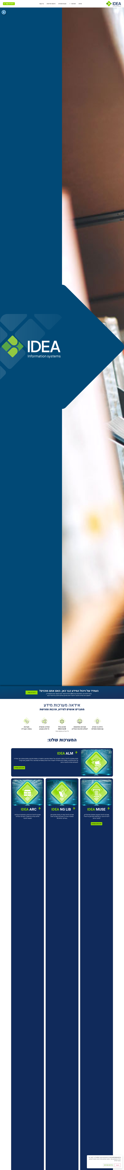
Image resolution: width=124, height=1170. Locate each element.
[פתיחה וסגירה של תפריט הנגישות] (4, 12)
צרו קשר (41, 4)
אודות (80, 4)
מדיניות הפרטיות (108, 1165)
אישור (117, 1165)
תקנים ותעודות (62, 4)
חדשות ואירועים (51, 4)
